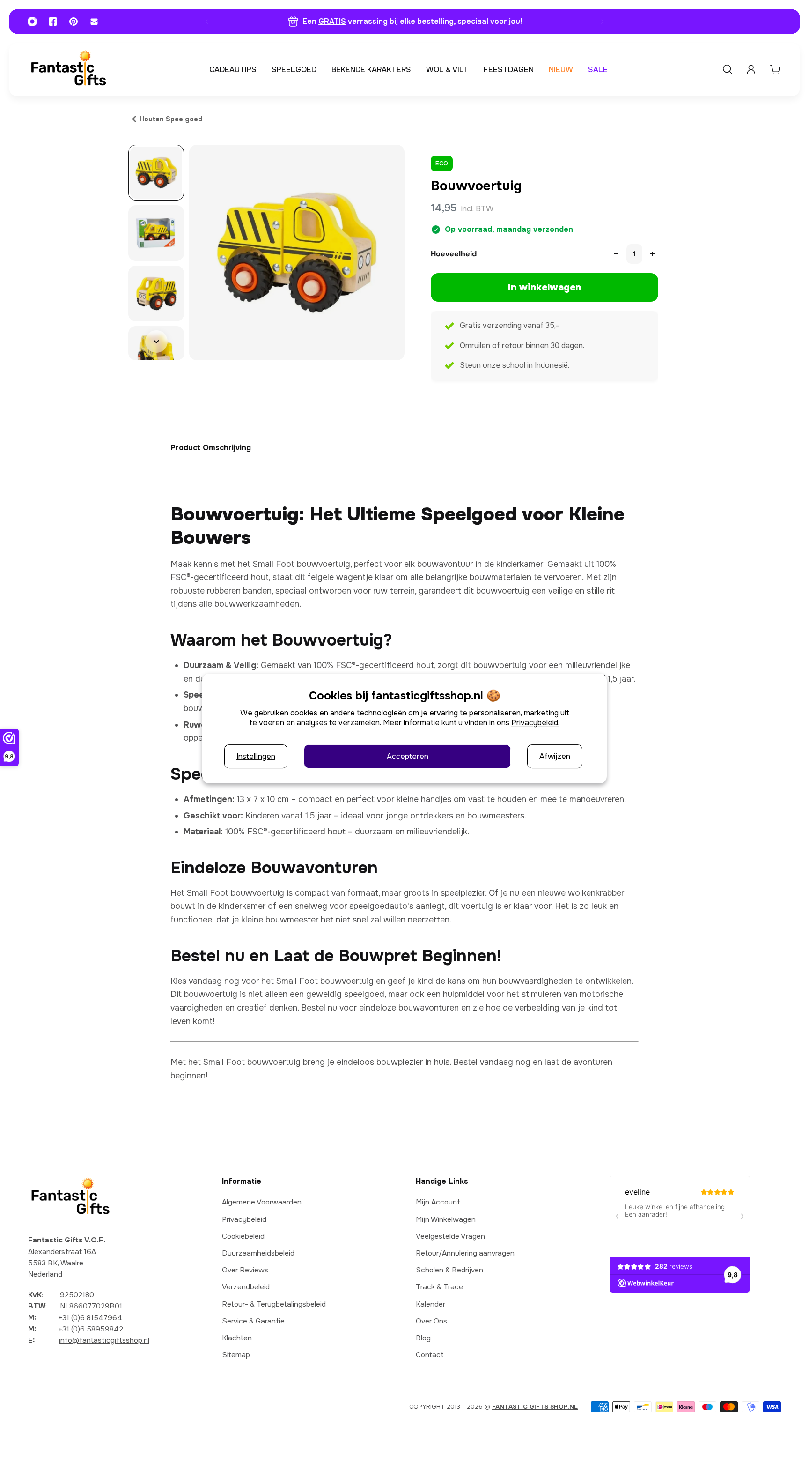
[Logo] (68, 69)
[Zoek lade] (727, 69)
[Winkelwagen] (775, 69)
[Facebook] (53, 21)
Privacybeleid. (535, 723)
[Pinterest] (73, 21)
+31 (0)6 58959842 (91, 1329)
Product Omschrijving (210, 448)
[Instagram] (32, 21)
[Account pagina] (751, 69)
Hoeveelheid (454, 254)
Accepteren (407, 756)
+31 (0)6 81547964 (90, 1318)
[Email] (94, 21)
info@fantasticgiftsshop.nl (104, 1340)
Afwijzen (554, 756)
